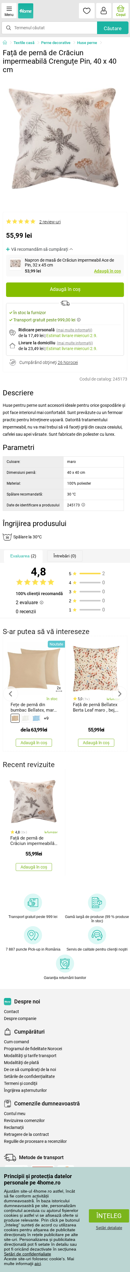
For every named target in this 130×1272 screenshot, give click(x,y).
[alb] (25, 718)
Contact (11, 1011)
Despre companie (20, 1018)
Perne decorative (55, 42)
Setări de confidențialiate (27, 1253)
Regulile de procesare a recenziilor (35, 1141)
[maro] (15, 718)
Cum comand (16, 1042)
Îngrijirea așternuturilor (25, 1090)
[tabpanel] (65, 139)
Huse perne (87, 42)
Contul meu (14, 1113)
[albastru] (36, 718)
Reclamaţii (14, 1127)
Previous (10, 693)
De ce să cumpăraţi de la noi (30, 1069)
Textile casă (24, 42)
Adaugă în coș (107, 271)
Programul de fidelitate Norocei (33, 1049)
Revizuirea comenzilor (24, 1120)
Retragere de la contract (26, 1134)
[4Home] (7, 43)
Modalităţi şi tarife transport (30, 1056)
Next (119, 693)
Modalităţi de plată (21, 1062)
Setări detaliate (109, 1228)
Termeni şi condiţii (20, 1083)
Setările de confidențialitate (29, 1076)
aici (37, 1263)
